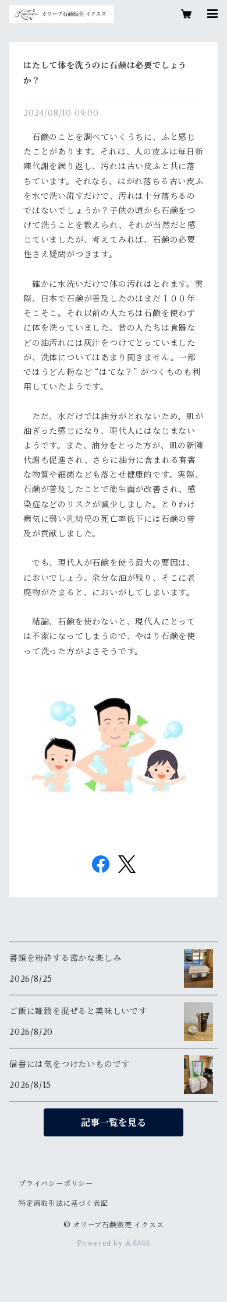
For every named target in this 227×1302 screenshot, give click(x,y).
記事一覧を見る (113, 1122)
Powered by (101, 1243)
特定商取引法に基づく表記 (63, 1203)
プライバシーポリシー (56, 1183)
